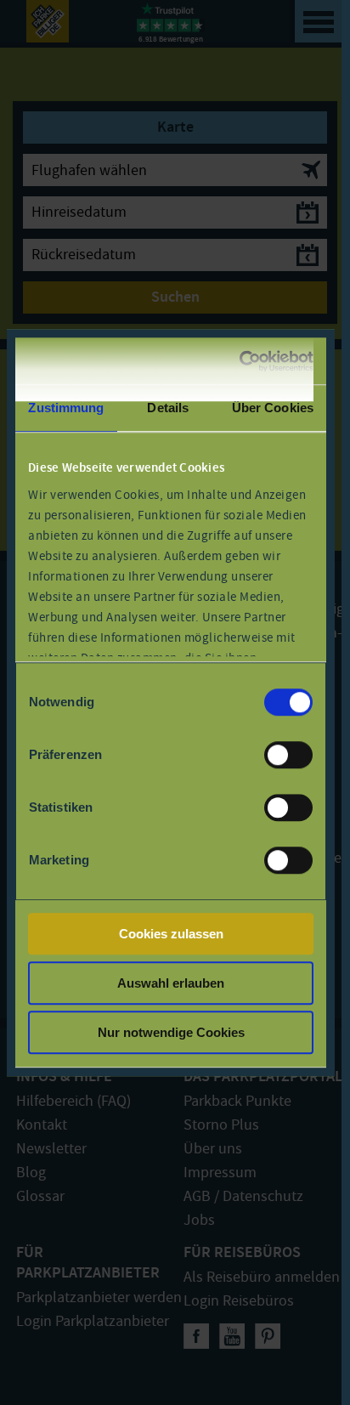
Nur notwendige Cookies (171, 1032)
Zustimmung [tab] (66, 407)
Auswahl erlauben (170, 983)
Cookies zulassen (171, 933)
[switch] (288, 754)
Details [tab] (168, 407)
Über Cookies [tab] (272, 407)
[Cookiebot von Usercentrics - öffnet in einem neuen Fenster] (240, 361)
